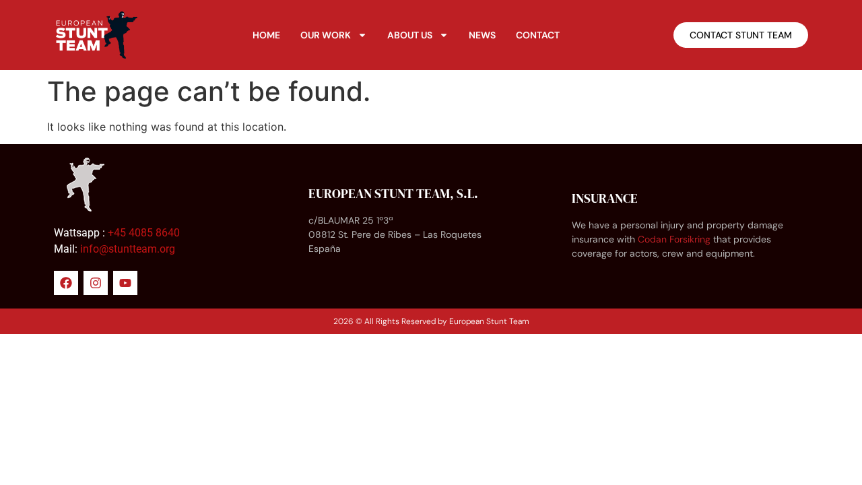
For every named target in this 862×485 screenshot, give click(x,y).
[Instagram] (96, 283)
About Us (409, 35)
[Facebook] (66, 283)
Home (266, 35)
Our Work (325, 35)
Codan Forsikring (674, 239)
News (482, 35)
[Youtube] (125, 283)
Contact (538, 35)
